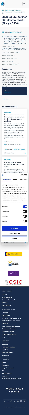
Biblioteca (5, 302)
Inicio (3, 10)
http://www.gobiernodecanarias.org (13, 263)
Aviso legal (5, 350)
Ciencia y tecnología (9, 10)
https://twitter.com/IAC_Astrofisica (4, 401)
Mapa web (5, 344)
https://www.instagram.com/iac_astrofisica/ (11, 401)
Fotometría (5, 99)
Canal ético (5, 376)
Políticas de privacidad (8, 347)
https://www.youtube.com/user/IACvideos (17, 401)
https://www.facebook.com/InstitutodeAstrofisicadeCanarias (8, 401)
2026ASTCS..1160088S (19, 149)
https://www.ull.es (13, 273)
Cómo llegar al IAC (7, 297)
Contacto (4, 294)
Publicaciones (18, 10)
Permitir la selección (14, 233)
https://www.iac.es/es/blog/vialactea (24, 401)
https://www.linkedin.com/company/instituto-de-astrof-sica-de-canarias (14, 401)
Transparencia (6, 315)
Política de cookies (7, 352)
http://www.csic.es (13, 282)
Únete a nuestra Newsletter (14, 390)
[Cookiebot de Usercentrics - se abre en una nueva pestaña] (20, 175)
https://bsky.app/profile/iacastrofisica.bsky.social (21, 401)
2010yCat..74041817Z (16, 32)
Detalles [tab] (15, 179)
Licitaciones (5, 365)
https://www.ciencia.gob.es (13, 254)
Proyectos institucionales (9, 329)
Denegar (14, 238)
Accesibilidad (5, 355)
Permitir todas (14, 228)
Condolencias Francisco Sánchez (11, 378)
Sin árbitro (7, 92)
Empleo (4, 362)
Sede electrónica (6, 373)
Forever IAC (5, 323)
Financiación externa (8, 331)
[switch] (25, 211)
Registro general (6, 305)
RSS (3, 370)
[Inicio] (2, 4)
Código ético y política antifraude (11, 318)
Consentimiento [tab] (6, 179)
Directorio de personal (8, 300)
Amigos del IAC (6, 337)
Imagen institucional (7, 368)
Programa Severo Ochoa (9, 334)
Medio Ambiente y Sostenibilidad (11, 326)
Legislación (5, 312)
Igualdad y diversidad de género (11, 321)
